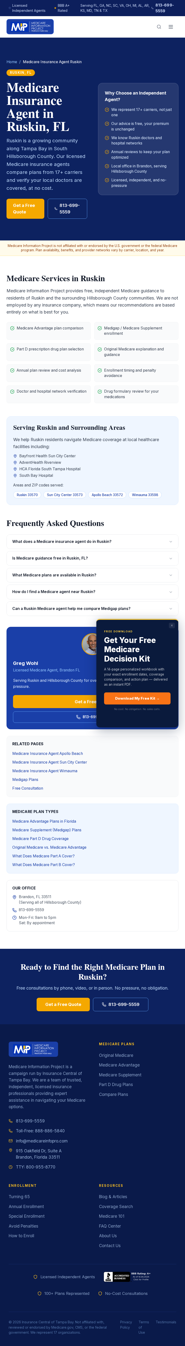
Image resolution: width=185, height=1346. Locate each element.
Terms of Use (144, 1327)
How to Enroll (21, 1235)
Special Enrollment (27, 1216)
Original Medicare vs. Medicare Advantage (49, 847)
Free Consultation (27, 788)
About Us (108, 1235)
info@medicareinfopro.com (42, 1140)
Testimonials (166, 1322)
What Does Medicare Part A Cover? (43, 856)
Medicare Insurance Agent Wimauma (44, 771)
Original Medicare (116, 1055)
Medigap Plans (25, 779)
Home (12, 62)
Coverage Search (116, 1206)
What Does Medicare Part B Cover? (43, 864)
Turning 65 (19, 1196)
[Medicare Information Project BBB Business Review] (128, 1277)
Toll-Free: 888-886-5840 (40, 1130)
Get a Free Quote (24, 208)
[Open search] (159, 27)
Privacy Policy (126, 1324)
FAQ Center (110, 1226)
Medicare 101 (111, 1216)
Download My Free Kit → (137, 698)
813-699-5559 (164, 8)
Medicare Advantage (119, 1064)
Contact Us (110, 1245)
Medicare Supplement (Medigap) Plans (46, 830)
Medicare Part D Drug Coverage (40, 838)
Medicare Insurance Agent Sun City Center (49, 762)
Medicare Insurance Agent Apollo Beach (47, 753)
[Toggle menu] (171, 26)
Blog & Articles (113, 1196)
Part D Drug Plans (116, 1084)
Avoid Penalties (23, 1226)
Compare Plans (113, 1094)
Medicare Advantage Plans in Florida (44, 821)
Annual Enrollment (26, 1206)
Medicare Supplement (120, 1074)
